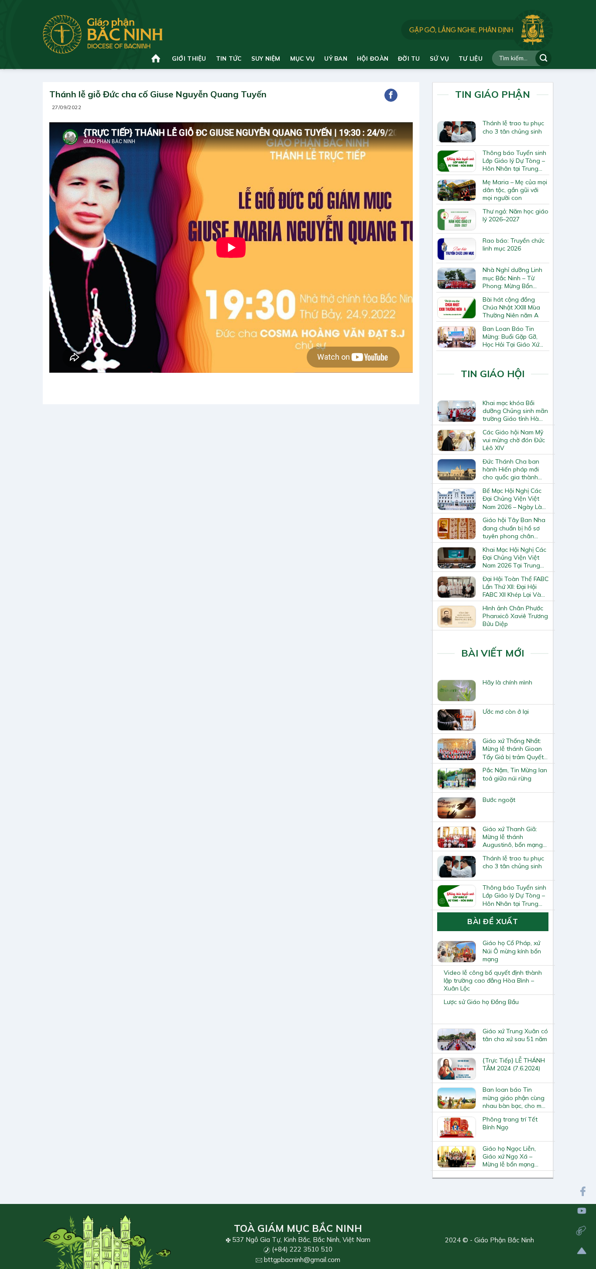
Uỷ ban (335, 58)
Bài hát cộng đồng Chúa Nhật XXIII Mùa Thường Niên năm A (511, 307)
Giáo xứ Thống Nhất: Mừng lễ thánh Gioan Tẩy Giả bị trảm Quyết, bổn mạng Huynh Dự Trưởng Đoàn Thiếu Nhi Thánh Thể (515, 748)
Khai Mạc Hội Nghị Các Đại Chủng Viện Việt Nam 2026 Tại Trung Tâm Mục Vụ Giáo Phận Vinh (514, 557)
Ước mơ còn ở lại (506, 711)
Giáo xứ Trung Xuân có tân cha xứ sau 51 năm (515, 1035)
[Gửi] (543, 58)
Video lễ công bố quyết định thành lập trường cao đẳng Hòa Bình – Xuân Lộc (493, 980)
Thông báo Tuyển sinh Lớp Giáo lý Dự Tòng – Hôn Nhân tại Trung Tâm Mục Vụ (514, 160)
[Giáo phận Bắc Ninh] (103, 34)
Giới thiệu (189, 58)
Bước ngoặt (499, 800)
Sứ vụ (439, 58)
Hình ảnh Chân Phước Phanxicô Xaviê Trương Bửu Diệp (515, 616)
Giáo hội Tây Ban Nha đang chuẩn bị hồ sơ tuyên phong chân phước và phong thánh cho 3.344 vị (515, 528)
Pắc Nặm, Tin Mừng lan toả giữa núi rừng (515, 774)
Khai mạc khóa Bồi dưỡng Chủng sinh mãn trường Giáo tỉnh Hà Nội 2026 (515, 411)
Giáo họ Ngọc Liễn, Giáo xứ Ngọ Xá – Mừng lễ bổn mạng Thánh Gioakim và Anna (509, 1156)
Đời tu (409, 58)
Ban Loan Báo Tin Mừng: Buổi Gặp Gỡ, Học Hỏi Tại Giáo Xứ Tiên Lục (511, 336)
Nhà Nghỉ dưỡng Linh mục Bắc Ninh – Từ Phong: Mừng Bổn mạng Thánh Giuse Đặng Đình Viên (512, 277)
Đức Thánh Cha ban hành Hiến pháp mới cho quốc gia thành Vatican (511, 469)
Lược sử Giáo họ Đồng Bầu (481, 1002)
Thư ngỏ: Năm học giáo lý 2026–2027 (515, 215)
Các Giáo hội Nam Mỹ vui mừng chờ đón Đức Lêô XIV (514, 440)
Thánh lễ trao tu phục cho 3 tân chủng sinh (513, 127)
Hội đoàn (372, 58)
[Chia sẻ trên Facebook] (390, 95)
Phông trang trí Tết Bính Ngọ (510, 1123)
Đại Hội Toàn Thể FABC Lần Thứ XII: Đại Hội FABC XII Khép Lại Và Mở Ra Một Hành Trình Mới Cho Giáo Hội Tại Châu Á (515, 586)
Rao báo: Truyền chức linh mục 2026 (514, 244)
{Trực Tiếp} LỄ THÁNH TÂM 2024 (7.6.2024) (514, 1064)
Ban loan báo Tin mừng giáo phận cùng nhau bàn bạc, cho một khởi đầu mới (515, 1097)
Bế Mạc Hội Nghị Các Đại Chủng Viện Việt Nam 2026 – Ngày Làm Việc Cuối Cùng (515, 498)
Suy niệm (266, 58)
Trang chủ (156, 58)
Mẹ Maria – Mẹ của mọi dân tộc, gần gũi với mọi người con (515, 190)
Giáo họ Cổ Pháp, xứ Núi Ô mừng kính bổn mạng (512, 951)
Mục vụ (302, 58)
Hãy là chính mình (507, 682)
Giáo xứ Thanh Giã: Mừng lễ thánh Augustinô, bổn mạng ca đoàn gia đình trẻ (513, 837)
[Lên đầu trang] (581, 1250)
